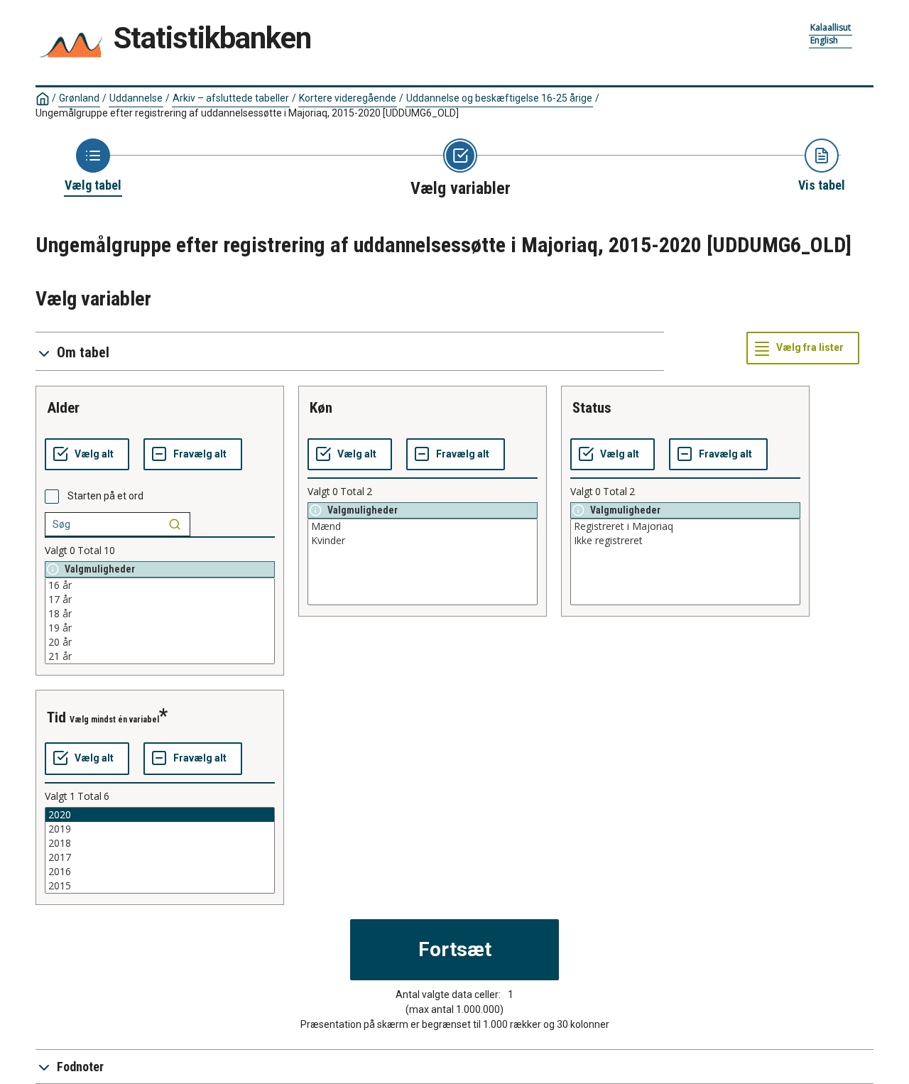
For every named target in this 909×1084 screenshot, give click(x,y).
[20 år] (159, 642)
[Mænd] (422, 526)
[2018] (159, 843)
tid (56, 717)
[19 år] (159, 628)
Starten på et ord (105, 496)
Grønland (79, 98)
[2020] (159, 815)
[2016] (159, 872)
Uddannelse (136, 98)
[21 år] (159, 656)
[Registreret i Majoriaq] (685, 526)
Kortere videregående (347, 98)
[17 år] (159, 599)
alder (63, 407)
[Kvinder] (422, 540)
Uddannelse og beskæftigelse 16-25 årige (499, 98)
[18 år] (159, 614)
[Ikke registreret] (685, 540)
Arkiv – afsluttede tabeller (231, 98)
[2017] (159, 857)
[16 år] (159, 585)
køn (321, 407)
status (591, 407)
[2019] (159, 829)
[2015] (159, 886)
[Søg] (174, 524)
